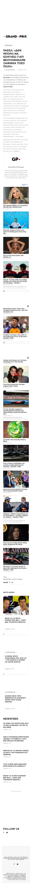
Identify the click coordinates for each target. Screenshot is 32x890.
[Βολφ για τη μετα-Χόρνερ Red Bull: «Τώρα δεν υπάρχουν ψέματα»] (16, 605)
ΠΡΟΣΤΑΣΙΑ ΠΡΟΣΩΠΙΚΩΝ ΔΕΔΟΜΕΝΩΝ (16, 858)
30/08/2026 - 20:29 (7, 729)
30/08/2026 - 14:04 (7, 768)
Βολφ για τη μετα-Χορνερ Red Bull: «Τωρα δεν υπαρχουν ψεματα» (15, 620)
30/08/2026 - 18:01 (7, 743)
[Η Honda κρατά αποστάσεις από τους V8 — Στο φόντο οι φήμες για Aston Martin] (16, 643)
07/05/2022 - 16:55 (21, 69)
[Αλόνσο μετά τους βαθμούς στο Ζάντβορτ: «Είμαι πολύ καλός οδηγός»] (16, 683)
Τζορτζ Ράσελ (8, 86)
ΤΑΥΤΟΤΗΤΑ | (12, 859)
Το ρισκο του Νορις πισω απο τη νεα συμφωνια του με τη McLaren (15, 725)
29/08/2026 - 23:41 (9, 668)
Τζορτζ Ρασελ (17, 579)
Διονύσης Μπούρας (10, 69)
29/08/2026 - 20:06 (10, 708)
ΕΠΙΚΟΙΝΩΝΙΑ (20, 859)
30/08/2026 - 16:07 (7, 756)
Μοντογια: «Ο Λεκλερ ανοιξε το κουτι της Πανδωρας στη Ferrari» (16, 752)
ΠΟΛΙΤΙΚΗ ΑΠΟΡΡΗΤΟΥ (21, 857)
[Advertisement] (16, 17)
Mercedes (8, 45)
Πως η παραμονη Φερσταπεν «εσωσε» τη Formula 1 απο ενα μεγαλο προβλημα (16, 739)
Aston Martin (10, 652)
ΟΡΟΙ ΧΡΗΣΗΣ (8, 857)
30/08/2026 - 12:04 (10, 629)
